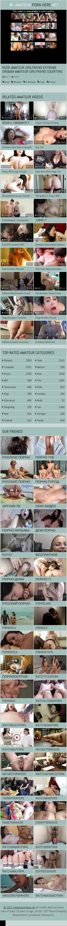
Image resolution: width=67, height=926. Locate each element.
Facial (52, 82)
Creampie (30, 82)
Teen (42, 82)
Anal (6, 82)
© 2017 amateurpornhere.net (19, 907)
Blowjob (17, 82)
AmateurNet (37, 5)
